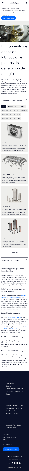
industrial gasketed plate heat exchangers (13, 296)
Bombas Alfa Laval (12, 413)
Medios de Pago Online (13, 425)
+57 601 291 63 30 (7, 444)
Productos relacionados (7, 23)
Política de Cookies (14, 458)
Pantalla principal (5, 8)
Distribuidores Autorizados (14, 389)
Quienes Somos (11, 381)
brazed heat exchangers (14, 317)
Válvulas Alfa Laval (12, 411)
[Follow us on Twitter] (15, 463)
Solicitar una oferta (8, 18)
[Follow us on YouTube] (20, 463)
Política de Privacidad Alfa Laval (14, 456)
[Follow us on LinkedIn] (17, 463)
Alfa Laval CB (13, 329)
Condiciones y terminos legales (14, 460)
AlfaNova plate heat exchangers (15, 343)
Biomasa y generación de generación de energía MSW (14, 10)
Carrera (8, 386)
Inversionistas (10, 383)
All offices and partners (11, 449)
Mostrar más (14, 253)
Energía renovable (15, 8)
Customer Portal (11, 428)
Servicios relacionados (21, 23)
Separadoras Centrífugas (14, 408)
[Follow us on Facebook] (12, 463)
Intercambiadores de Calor (14, 406)
